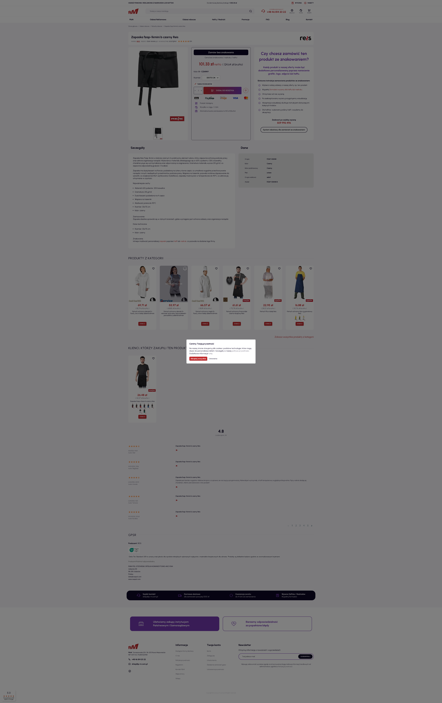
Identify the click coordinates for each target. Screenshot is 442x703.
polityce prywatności (240, 351)
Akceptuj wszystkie (198, 359)
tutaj (210, 353)
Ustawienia (213, 359)
